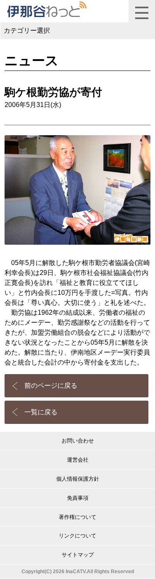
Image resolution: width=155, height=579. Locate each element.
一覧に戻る (40, 412)
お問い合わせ (78, 441)
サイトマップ (78, 555)
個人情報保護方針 (77, 479)
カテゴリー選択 (27, 30)
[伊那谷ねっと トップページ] (46, 9)
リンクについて (77, 536)
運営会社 (77, 460)
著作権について (77, 517)
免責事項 (77, 498)
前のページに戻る (50, 385)
